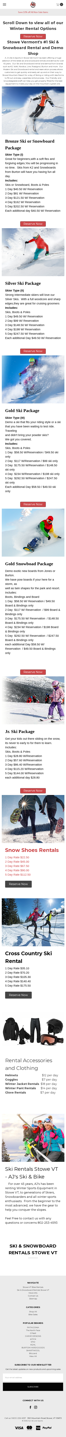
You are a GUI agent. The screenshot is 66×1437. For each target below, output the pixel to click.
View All (33, 1356)
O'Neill (33, 1333)
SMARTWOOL (33, 1350)
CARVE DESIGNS (33, 1336)
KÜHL (33, 1344)
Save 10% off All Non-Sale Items (33, 12)
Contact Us (33, 1296)
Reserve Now (33, 672)
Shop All (33, 1311)
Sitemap (33, 1298)
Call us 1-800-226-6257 (15, 1418)
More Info (33, 1293)
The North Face (33, 1330)
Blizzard (33, 1353)
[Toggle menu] (4, 4)
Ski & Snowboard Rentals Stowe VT (33, 1290)
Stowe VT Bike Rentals (33, 1287)
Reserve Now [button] (33, 790)
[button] (33, 36)
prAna (33, 1339)
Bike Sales (33, 1314)
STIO (33, 1342)
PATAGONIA (33, 1327)
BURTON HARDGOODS (33, 1347)
